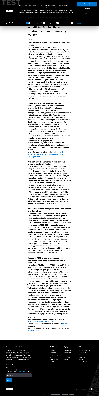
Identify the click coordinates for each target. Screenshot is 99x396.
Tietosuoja (65, 394)
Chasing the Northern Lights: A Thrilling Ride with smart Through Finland (46, 154)
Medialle (81, 359)
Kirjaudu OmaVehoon (84, 350)
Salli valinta (87, 8)
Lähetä (9, 380)
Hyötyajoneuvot (69, 347)
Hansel (66, 359)
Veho (80, 347)
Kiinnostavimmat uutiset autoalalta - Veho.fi (41, 321)
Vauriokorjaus (53, 362)
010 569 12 (78, 389)
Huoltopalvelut (54, 359)
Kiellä (86, 13)
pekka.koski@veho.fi (33, 330)
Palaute (72, 394)
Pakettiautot (67, 350)
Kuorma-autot (68, 352)
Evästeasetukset (55, 394)
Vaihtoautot (53, 352)
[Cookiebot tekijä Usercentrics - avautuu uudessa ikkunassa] (9, 23)
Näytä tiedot (79, 23)
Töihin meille (82, 352)
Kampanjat (53, 357)
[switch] (43, 23)
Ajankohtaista (82, 357)
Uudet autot (53, 350)
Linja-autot (67, 355)
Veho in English (83, 362)
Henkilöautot (54, 347)
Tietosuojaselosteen (21, 371)
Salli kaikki (87, 3)
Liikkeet (81, 355)
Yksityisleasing (54, 355)
